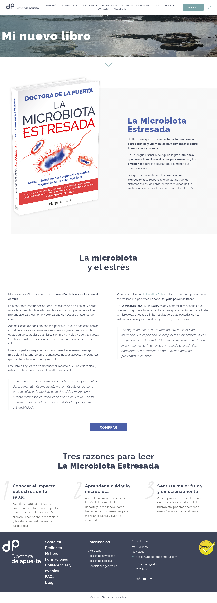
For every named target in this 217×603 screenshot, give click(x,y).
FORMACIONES (109, 5)
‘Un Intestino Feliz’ (152, 294)
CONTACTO (103, 9)
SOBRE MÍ (51, 5)
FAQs (156, 5)
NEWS (168, 5)
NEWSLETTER (120, 9)
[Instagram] (138, 578)
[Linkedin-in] (144, 578)
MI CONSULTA (67, 5)
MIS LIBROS (88, 5)
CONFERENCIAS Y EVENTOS (135, 5)
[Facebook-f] (151, 578)
